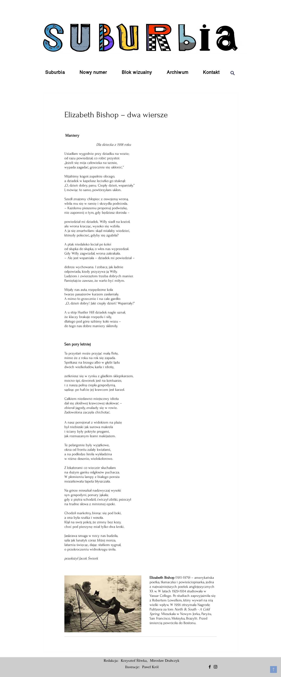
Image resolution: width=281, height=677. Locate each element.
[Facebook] (209, 666)
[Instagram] (215, 666)
